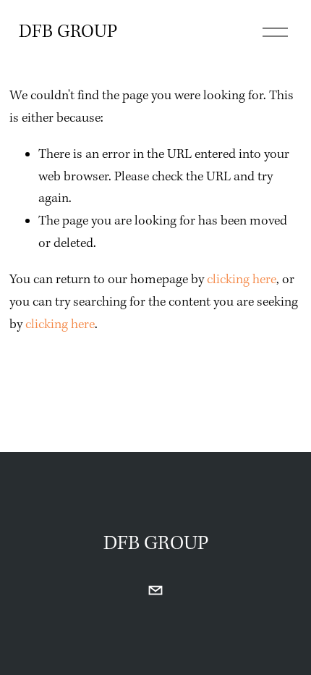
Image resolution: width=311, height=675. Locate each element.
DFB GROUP (68, 32)
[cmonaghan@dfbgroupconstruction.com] (155, 590)
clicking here (241, 280)
